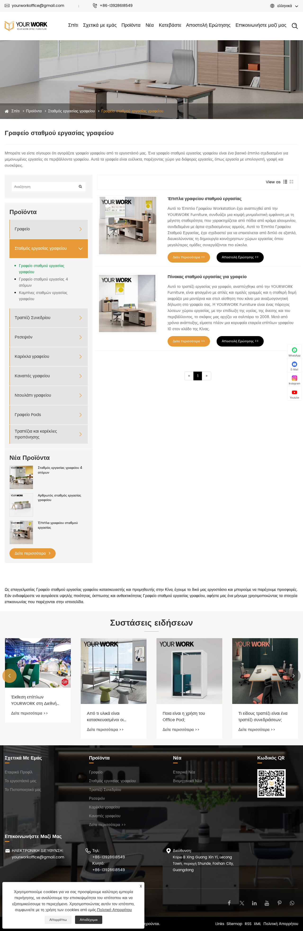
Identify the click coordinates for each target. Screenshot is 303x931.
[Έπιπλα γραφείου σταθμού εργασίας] (21, 532)
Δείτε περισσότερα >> (189, 257)
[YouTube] (267, 902)
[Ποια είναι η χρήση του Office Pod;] (189, 671)
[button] (9, 676)
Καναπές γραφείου (32, 376)
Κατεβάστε (170, 25)
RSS (248, 924)
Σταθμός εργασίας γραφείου (71, 111)
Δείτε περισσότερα (31, 553)
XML (257, 924)
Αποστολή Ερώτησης (208, 25)
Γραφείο (22, 229)
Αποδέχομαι (89, 919)
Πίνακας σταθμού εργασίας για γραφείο (207, 276)
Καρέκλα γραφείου (32, 357)
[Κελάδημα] (242, 902)
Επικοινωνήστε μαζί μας (261, 25)
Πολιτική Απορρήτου (280, 924)
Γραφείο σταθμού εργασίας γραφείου (132, 111)
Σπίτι (73, 25)
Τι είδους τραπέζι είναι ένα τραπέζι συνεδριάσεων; (262, 716)
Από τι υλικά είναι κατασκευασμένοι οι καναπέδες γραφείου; (107, 716)
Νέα (150, 25)
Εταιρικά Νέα (184, 772)
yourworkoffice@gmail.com (34, 6)
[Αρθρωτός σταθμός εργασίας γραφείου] (21, 505)
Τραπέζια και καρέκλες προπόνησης (36, 434)
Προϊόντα (131, 25)
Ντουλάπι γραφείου (33, 395)
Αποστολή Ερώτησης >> (240, 257)
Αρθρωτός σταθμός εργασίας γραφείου (59, 497)
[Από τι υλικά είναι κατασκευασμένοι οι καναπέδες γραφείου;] (114, 671)
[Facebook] (229, 902)
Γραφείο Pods (28, 415)
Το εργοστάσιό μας (20, 781)
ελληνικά (284, 6)
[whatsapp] (292, 902)
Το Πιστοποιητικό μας (23, 790)
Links (219, 924)
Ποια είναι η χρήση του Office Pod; (184, 716)
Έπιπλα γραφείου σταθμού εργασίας (58, 525)
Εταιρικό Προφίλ (18, 772)
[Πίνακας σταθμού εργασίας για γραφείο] (127, 303)
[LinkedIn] (254, 902)
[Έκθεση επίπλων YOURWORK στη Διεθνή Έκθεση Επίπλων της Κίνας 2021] (38, 663)
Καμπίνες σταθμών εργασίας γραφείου (43, 296)
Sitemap (234, 924)
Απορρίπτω (58, 919)
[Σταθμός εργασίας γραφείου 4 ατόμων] (21, 477)
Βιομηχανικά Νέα (187, 781)
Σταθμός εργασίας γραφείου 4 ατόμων (60, 470)
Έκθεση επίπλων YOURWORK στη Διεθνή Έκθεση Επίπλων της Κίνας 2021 (37, 700)
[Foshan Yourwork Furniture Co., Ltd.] (26, 26)
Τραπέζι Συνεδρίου (32, 318)
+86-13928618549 (113, 6)
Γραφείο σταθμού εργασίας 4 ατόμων (43, 282)
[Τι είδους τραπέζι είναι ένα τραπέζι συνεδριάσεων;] (265, 671)
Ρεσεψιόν (23, 337)
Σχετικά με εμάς (100, 25)
